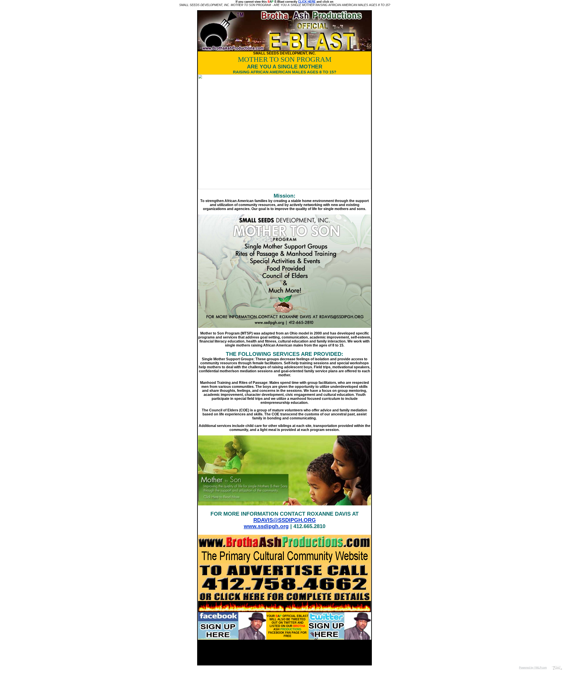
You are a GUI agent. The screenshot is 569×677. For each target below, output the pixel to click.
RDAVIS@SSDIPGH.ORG (284, 520)
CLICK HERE (307, 1)
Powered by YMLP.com (533, 667)
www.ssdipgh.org (266, 526)
